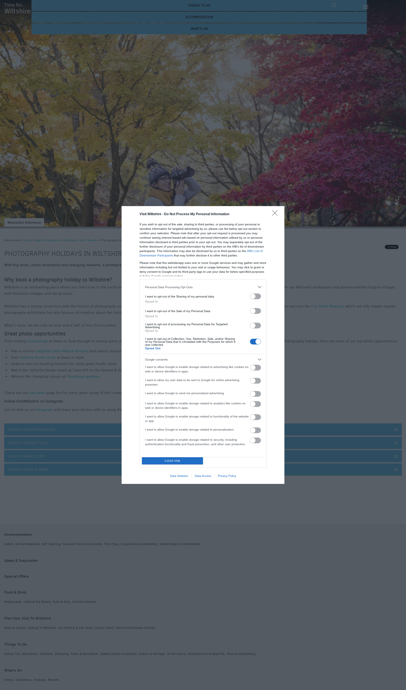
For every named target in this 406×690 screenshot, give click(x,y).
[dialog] (203, 345)
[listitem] (203, 287)
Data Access (203, 476)
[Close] (276, 214)
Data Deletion (179, 476)
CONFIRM (172, 461)
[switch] (255, 296)
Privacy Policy (227, 476)
